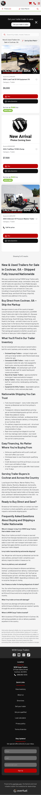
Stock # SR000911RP (9, 146)
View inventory (20, 689)
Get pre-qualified (20, 712)
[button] (35, 3)
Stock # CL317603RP (9, 76)
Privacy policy (20, 723)
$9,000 (6, 88)
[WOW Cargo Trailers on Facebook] (13, 654)
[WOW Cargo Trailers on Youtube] (18, 654)
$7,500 (6, 157)
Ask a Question (12, 101)
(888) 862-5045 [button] (22, 675)
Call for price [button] (10, 227)
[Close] (36, 22)
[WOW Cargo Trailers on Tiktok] (27, 654)
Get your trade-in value (20, 24)
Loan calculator (20, 718)
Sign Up (20, 771)
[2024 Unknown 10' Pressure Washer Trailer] (20, 199)
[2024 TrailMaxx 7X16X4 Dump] (20, 129)
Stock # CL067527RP (9, 216)
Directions (20, 701)
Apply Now (8, 110)
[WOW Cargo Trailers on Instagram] (22, 654)
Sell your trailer (20, 706)
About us (21, 695)
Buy (9, 96)
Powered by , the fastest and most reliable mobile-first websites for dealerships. (20, 785)
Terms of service (20, 729)
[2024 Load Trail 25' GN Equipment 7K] (20, 59)
